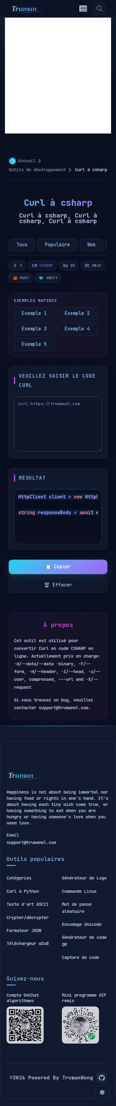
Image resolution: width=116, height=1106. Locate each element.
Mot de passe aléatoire (77, 907)
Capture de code (80, 957)
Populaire (57, 245)
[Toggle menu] (83, 9)
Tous (22, 245)
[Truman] (26, 8)
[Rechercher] (99, 8)
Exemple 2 (77, 313)
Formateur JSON (23, 930)
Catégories (18, 878)
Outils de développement (37, 169)
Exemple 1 (34, 313)
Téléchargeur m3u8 (27, 943)
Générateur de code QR (84, 940)
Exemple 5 (34, 344)
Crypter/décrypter (27, 917)
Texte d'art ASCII (27, 904)
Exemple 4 (77, 329)
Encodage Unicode (81, 924)
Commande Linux (79, 891)
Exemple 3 (34, 329)
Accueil (26, 160)
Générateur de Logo (84, 878)
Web (91, 245)
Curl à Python (22, 891)
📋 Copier (58, 567)
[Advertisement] (58, 75)
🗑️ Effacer (58, 585)
